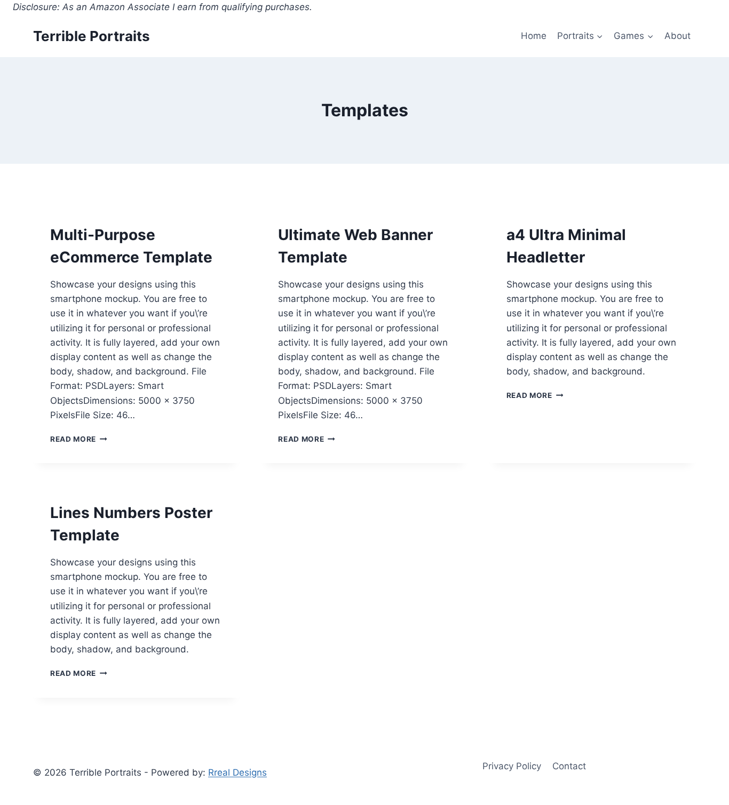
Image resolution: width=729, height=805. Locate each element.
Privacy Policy (511, 766)
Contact (569, 766)
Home (533, 35)
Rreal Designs (237, 772)
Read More (78, 439)
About (677, 35)
